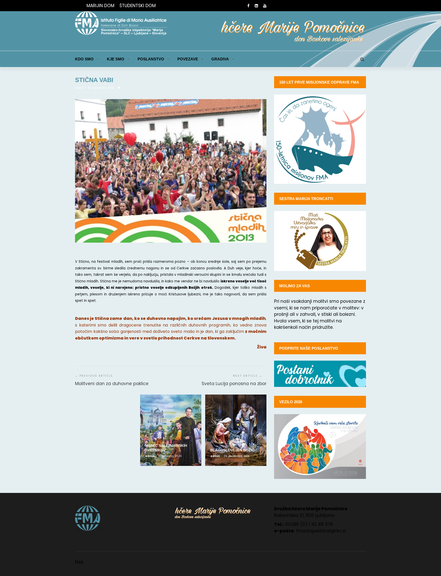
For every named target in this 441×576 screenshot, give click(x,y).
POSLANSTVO (151, 59)
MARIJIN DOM (100, 6)
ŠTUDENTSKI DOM (137, 6)
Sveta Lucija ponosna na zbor (234, 384)
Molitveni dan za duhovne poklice (112, 384)
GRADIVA (220, 59)
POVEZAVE (187, 59)
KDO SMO (84, 59)
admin (80, 88)
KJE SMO (115, 59)
